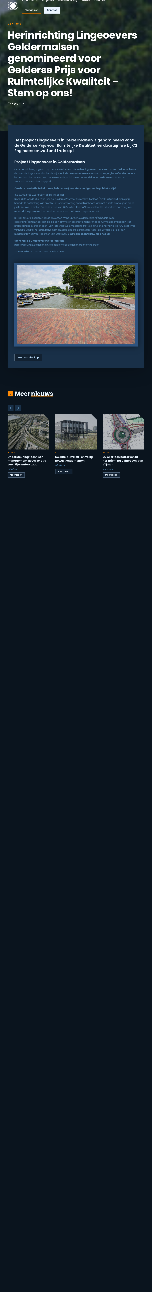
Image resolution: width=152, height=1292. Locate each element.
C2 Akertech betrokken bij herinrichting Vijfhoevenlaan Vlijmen (123, 460)
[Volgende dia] (18, 408)
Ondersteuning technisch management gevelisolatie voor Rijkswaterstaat (27, 460)
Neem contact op (28, 357)
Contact (52, 10)
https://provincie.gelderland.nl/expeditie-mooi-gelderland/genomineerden (56, 245)
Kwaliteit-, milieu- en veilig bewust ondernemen (74, 458)
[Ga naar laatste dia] (11, 408)
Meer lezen (16, 474)
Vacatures (31, 10)
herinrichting (28, 169)
